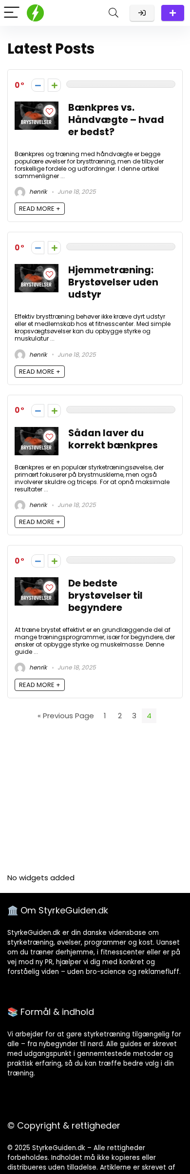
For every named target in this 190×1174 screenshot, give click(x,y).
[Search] (113, 13)
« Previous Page (66, 715)
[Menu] (11, 13)
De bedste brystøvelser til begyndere (105, 595)
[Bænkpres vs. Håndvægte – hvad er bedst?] (36, 107)
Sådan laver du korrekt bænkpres (113, 439)
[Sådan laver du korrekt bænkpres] (36, 432)
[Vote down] (37, 85)
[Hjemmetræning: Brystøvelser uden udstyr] (36, 269)
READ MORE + (39, 208)
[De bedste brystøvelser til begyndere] (36, 583)
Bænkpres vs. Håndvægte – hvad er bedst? (116, 120)
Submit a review (172, 13)
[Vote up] (54, 85)
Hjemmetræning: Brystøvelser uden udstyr (113, 282)
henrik (37, 191)
